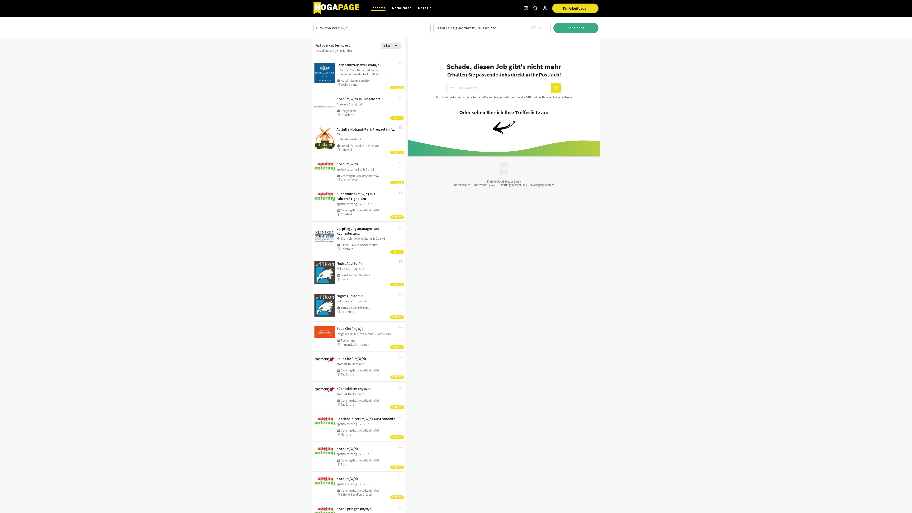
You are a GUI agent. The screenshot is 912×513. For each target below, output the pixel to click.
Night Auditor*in (350, 263)
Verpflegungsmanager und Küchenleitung (358, 231)
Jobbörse (378, 8)
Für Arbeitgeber (575, 8)
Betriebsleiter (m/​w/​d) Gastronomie (366, 419)
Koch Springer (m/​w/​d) (355, 509)
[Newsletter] (526, 8)
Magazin (424, 8)
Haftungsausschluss (512, 185)
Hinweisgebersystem (541, 185)
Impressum (481, 185)
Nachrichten (401, 8)
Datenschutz (462, 185)
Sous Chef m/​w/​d (350, 328)
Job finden (576, 28)
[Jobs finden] (535, 8)
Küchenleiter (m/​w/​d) (354, 388)
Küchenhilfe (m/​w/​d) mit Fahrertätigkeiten (356, 196)
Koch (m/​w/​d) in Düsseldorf (358, 99)
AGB (528, 97)
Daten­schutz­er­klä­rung (557, 97)
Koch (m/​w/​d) (347, 164)
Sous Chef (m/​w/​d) (351, 358)
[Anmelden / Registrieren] (545, 8)
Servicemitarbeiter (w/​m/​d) (359, 65)
